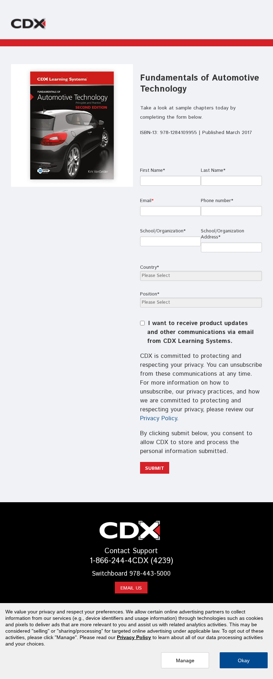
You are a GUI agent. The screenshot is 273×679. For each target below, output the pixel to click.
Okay (244, 660)
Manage (185, 660)
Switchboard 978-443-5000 (131, 573)
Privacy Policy (158, 418)
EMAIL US (131, 588)
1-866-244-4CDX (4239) (131, 561)
